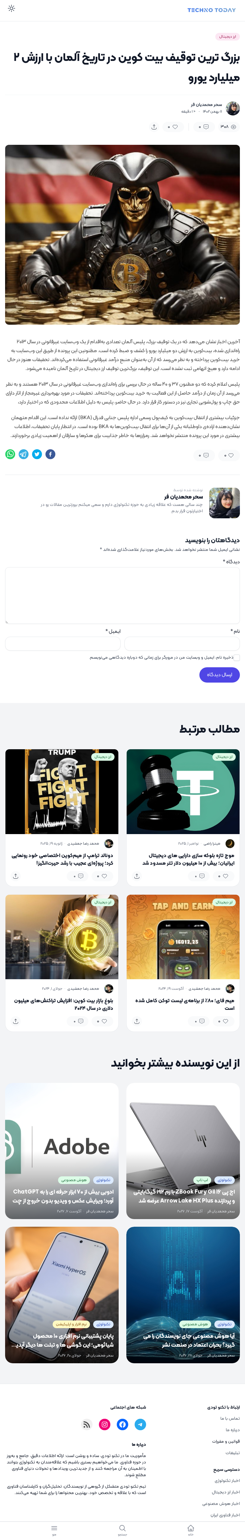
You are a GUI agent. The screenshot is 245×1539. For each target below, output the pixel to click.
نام (235, 631)
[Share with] (154, 127)
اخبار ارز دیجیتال (226, 1492)
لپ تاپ (202, 1180)
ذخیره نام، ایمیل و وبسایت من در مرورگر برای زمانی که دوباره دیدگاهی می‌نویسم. (161, 658)
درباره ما (233, 1430)
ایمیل (113, 631)
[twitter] (37, 454)
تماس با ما (230, 1418)
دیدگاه (231, 562)
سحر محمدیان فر (206, 105)
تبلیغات (233, 1453)
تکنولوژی (225, 1180)
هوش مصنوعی (74, 1180)
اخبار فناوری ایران (225, 1515)
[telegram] (24, 454)
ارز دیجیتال (227, 37)
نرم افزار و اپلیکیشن (71, 1324)
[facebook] (50, 454)
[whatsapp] (10, 454)
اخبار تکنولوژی (227, 1480)
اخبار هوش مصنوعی (221, 1503)
